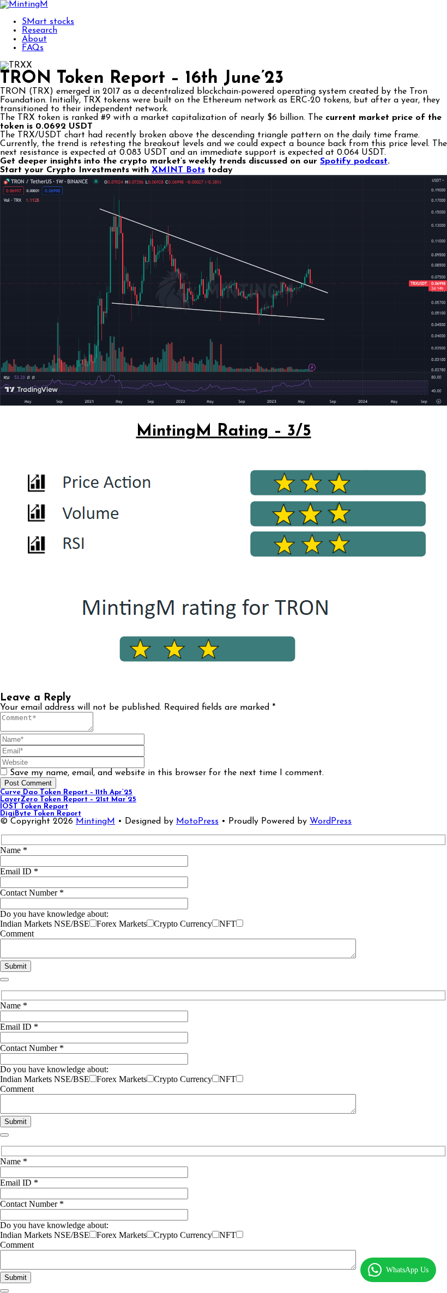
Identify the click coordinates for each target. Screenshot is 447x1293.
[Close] (4, 979)
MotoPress (197, 821)
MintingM (95, 821)
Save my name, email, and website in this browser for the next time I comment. (167, 773)
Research (39, 30)
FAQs (33, 48)
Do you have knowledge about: (54, 914)
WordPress (331, 821)
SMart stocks (48, 21)
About (34, 39)
